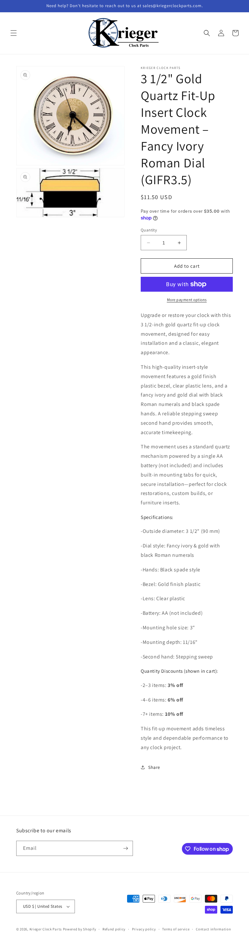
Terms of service (175, 929)
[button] (13, 33)
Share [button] (154, 767)
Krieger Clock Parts (46, 929)
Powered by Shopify (79, 929)
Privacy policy (144, 929)
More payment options (187, 299)
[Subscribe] (125, 848)
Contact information (213, 929)
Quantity (149, 230)
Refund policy (113, 929)
